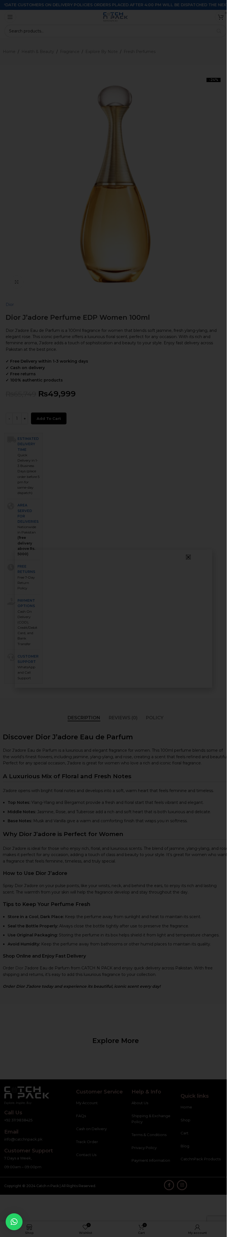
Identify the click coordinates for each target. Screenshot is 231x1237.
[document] (113, 618)
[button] (14, 1221)
